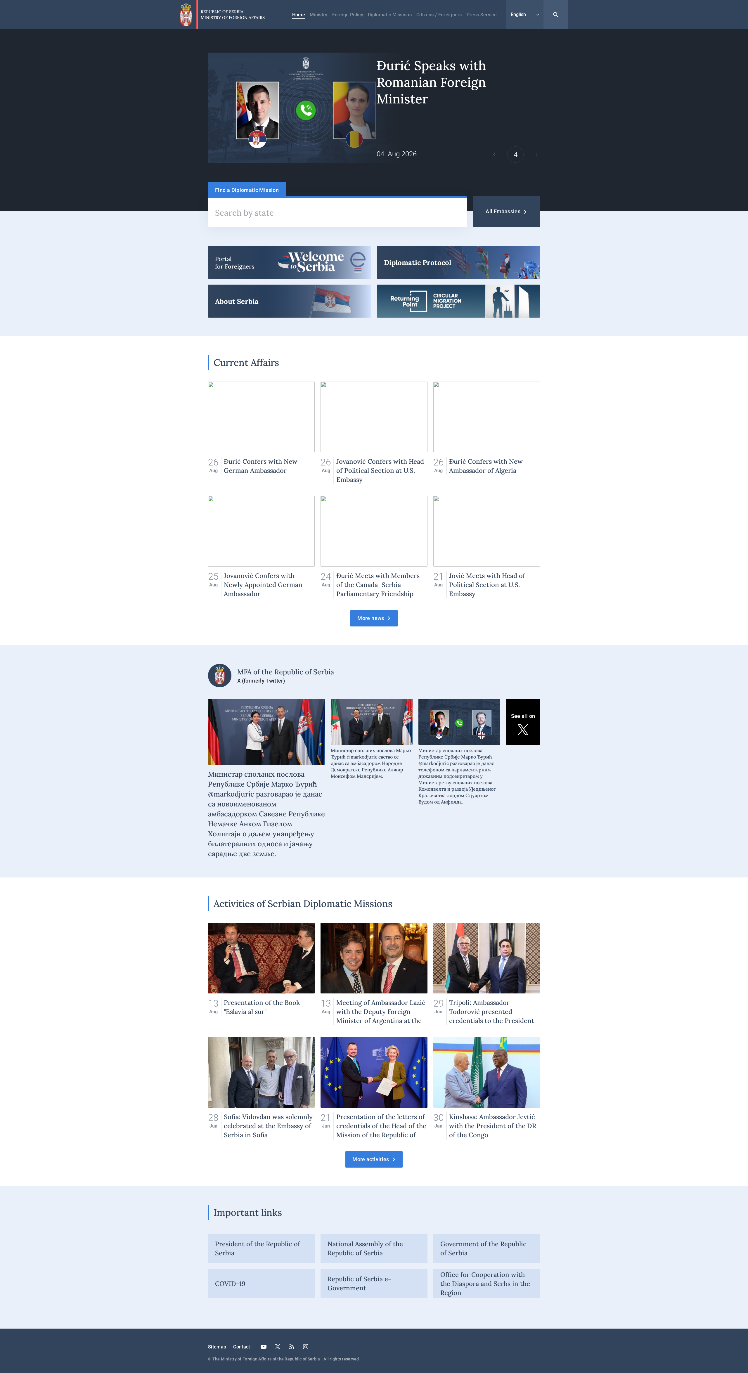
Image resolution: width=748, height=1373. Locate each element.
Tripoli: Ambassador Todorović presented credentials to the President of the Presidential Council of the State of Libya (486, 974)
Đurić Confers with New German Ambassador (261, 433)
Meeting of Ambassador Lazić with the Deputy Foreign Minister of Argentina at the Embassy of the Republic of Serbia (374, 974)
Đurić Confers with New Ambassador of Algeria (486, 433)
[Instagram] (305, 1346)
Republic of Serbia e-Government (359, 1283)
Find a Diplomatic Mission (247, 190)
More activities (370, 1159)
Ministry (319, 15)
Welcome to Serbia (289, 262)
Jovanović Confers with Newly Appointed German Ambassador (261, 547)
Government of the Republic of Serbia (483, 1248)
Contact (241, 1347)
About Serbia (289, 301)
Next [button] (536, 154)
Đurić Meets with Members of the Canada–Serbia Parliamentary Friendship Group (374, 547)
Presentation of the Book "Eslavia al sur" (261, 974)
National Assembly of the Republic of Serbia (365, 1248)
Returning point (458, 301)
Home (298, 15)
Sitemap (217, 1347)
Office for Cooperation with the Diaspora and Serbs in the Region (485, 1283)
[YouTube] (263, 1346)
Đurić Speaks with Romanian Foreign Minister (374, 108)
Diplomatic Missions (390, 15)
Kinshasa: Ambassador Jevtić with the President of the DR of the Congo (486, 1088)
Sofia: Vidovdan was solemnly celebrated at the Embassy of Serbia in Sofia (261, 1088)
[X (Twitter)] (277, 1346)
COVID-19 (230, 1283)
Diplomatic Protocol (458, 262)
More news (370, 618)
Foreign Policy (347, 15)
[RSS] (291, 1346)
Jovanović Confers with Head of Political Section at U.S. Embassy (374, 433)
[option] (374, 108)
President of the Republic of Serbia (257, 1248)
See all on (523, 716)
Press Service (482, 15)
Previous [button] (494, 154)
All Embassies (503, 211)
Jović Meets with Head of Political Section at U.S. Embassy (486, 547)
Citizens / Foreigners (439, 15)
